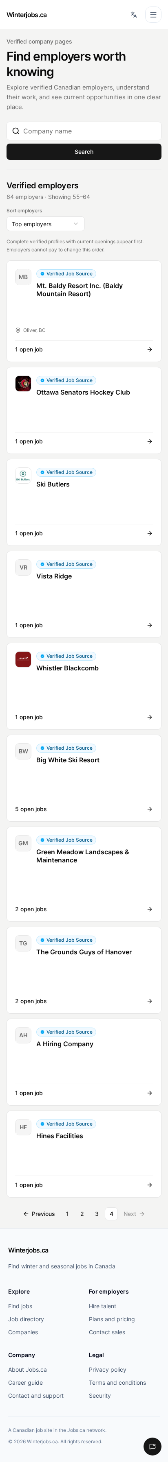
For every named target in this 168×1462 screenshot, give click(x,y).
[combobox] (89, 131)
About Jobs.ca (27, 1369)
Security (100, 1395)
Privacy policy (107, 1369)
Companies (23, 1332)
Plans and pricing (112, 1319)
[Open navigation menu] (153, 15)
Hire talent (102, 1306)
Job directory (26, 1319)
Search (84, 151)
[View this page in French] (134, 15)
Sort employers (24, 210)
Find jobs (20, 1306)
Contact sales (107, 1332)
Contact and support (36, 1395)
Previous (43, 1213)
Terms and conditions (117, 1382)
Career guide (25, 1382)
